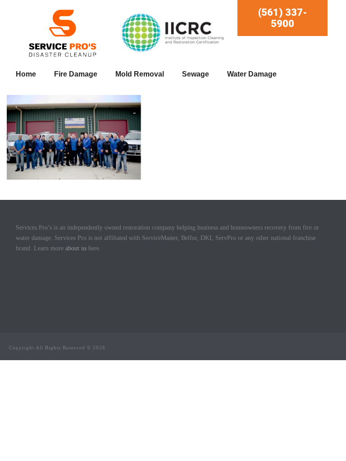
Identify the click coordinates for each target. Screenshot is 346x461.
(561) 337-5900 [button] (282, 18)
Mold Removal (139, 74)
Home (26, 74)
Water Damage (252, 74)
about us (75, 248)
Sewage (195, 74)
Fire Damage (75, 74)
